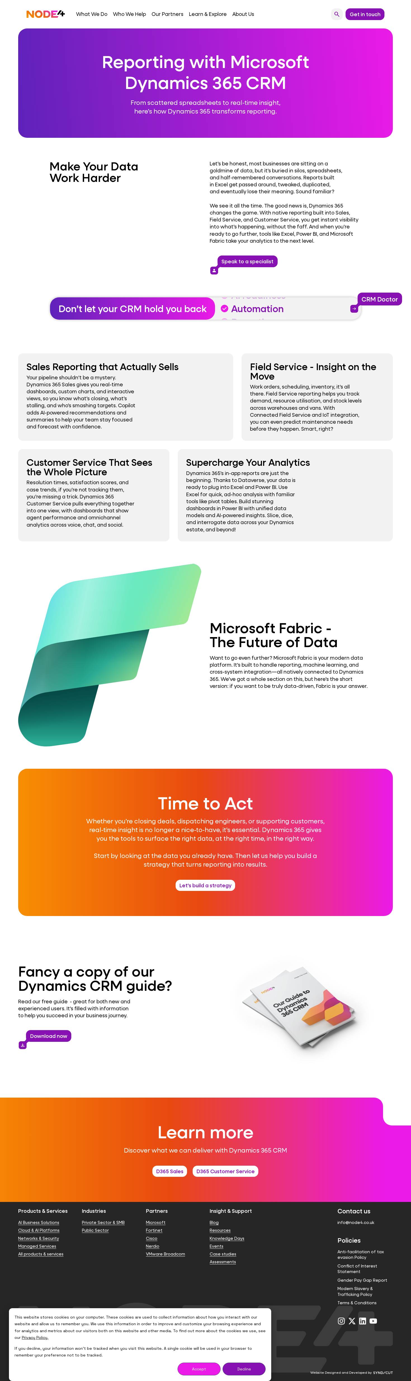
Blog (214, 1222)
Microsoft (156, 1222)
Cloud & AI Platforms (39, 1230)
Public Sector (95, 1230)
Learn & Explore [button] (208, 14)
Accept (199, 1369)
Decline (244, 1369)
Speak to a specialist (246, 262)
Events (216, 1246)
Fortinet (154, 1230)
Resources (220, 1230)
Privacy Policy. (35, 1337)
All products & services (40, 1254)
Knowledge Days (227, 1238)
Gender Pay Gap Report (362, 1280)
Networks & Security (38, 1238)
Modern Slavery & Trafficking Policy (355, 1291)
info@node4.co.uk (355, 1222)
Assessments (223, 1261)
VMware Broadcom (165, 1254)
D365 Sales (169, 1171)
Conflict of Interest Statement (357, 1268)
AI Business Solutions (38, 1222)
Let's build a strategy (205, 885)
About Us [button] (243, 14)
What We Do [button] (91, 14)
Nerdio (152, 1246)
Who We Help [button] (129, 14)
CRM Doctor (378, 300)
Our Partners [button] (167, 14)
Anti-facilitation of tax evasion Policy (360, 1254)
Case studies (223, 1254)
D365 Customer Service (226, 1171)
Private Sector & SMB (103, 1222)
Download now (46, 1037)
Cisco (151, 1238)
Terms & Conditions (357, 1302)
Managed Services (37, 1246)
